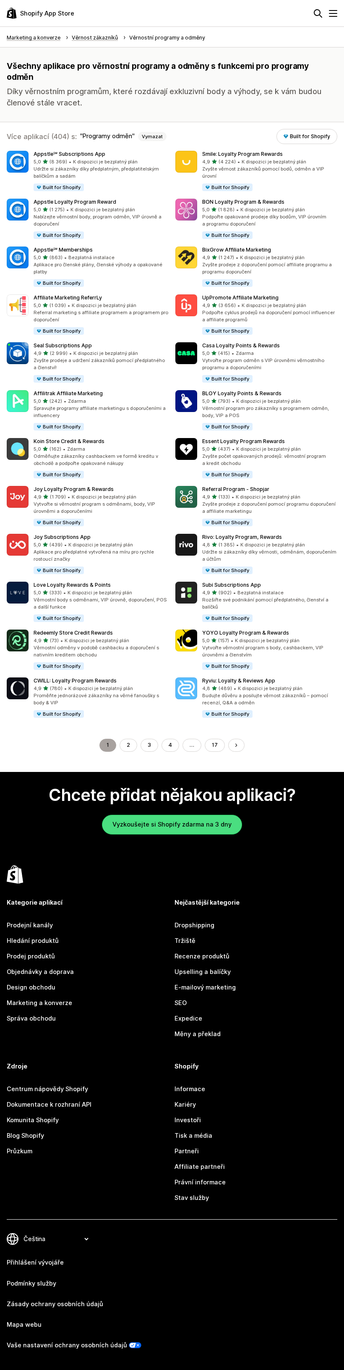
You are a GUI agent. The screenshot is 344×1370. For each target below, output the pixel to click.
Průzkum (19, 1151)
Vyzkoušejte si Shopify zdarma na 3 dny (172, 824)
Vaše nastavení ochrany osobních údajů (67, 1345)
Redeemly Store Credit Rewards (73, 633)
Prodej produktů (31, 956)
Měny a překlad (198, 1034)
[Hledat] (318, 13)
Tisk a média (193, 1135)
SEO (181, 1003)
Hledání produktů (33, 941)
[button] (88, 171)
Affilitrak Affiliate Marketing (68, 393)
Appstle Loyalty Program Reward (75, 202)
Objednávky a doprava (40, 972)
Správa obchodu (31, 1018)
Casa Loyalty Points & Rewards (241, 345)
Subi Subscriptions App (231, 585)
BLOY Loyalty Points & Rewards (241, 393)
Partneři (187, 1151)
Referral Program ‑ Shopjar (235, 489)
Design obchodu (31, 987)
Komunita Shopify (33, 1120)
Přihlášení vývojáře (35, 1262)
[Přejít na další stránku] (236, 745)
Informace (190, 1089)
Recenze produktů (202, 956)
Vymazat (152, 136)
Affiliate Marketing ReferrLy (68, 297)
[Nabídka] (333, 13)
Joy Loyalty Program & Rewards (74, 489)
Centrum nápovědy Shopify (47, 1089)
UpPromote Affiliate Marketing (240, 297)
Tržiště (185, 941)
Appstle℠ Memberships (63, 250)
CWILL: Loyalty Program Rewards (75, 680)
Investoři (188, 1120)
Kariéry (185, 1104)
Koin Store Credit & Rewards (69, 441)
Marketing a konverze (39, 1003)
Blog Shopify (25, 1135)
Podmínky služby (31, 1283)
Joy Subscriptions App (62, 537)
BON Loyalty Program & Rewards (243, 202)
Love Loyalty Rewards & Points (72, 585)
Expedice (188, 1018)
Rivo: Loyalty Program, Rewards (242, 537)
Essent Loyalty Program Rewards (243, 441)
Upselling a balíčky (203, 972)
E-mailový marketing (205, 987)
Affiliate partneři (200, 1167)
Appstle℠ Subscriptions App (69, 154)
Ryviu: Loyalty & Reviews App (238, 680)
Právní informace (200, 1182)
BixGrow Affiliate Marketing (236, 250)
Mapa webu (24, 1324)
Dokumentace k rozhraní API (49, 1104)
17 (215, 745)
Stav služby (192, 1198)
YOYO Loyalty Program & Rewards (245, 633)
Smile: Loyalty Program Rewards (242, 154)
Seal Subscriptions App (63, 345)
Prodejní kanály (30, 925)
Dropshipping (194, 925)
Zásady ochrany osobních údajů (55, 1304)
